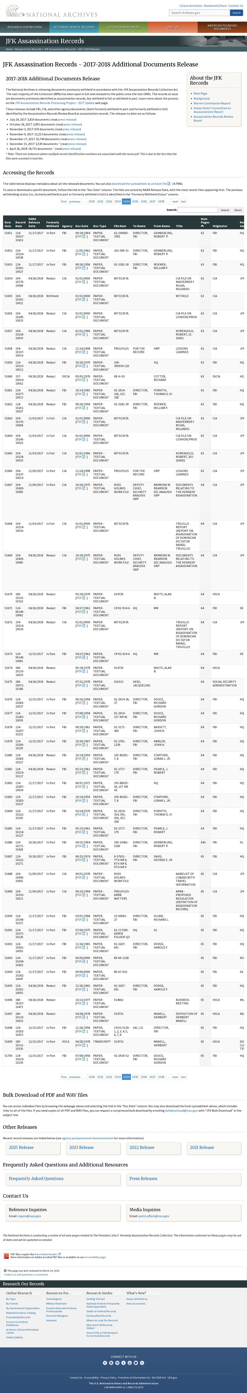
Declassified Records (98, 1315)
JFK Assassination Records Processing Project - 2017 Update (55, 103)
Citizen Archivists (190, 6)
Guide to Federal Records (101, 1311)
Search (237, 12)
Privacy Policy (109, 1377)
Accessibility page (95, 1257)
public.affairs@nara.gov (153, 1216)
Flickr (142, 1363)
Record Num (20, 224)
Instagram (117, 1363)
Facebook (105, 1363)
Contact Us (235, 6)
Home (9, 49)
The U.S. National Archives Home (51, 11)
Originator (220, 226)
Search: (172, 210)
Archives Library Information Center (22, 1331)
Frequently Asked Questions (36, 1178)
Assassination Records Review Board (213, 118)
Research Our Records (25, 27)
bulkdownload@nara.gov (181, 1110)
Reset (238, 210)
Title (179, 226)
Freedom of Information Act (134, 1377)
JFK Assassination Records (59, 49)
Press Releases (143, 1178)
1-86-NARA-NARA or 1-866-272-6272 (123, 1387)
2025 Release (21, 1147)
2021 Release (202, 1147)
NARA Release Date (34, 222)
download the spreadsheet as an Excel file (139, 184)
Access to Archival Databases (16, 1323)
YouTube (129, 1363)
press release (66, 119)
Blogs (136, 1363)
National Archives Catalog (21, 1313)
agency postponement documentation (87, 1138)
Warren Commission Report (212, 103)
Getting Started (95, 1299)
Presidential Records (18, 1317)
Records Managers (57, 1315)
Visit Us (172, 27)
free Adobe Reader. (46, 1254)
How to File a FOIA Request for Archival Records (102, 1334)
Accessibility (91, 1377)
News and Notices (137, 1299)
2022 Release (141, 1147)
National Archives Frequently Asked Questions (103, 1305)
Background (202, 98)
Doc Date (81, 226)
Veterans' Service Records (74, 27)
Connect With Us (123, 1357)
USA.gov (172, 1377)
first (64, 201)
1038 (161, 201)
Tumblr (123, 1363)
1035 (135, 201)
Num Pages (205, 220)
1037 (152, 201)
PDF (79, 236)
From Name (162, 226)
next (175, 201)
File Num (120, 226)
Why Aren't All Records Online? (99, 1326)
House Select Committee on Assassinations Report (212, 110)
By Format (12, 1303)
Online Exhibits (14, 1337)
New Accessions (136, 1303)
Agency (67, 226)
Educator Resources (123, 27)
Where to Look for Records (102, 1320)
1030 (92, 201)
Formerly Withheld (52, 224)
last (183, 201)
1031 (100, 201)
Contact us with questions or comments (26, 1274)
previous (74, 201)
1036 (144, 201)
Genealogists (54, 1299)
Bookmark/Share (215, 6)
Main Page (200, 93)
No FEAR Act (159, 1377)
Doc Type (99, 226)
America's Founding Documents (222, 27)
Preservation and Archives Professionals (61, 1309)
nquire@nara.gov (30, 1216)
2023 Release (81, 1147)
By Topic (11, 1299)
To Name (139, 226)
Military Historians (56, 1303)
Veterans (51, 1320)
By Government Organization (23, 1308)
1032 (109, 201)
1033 (118, 201)
